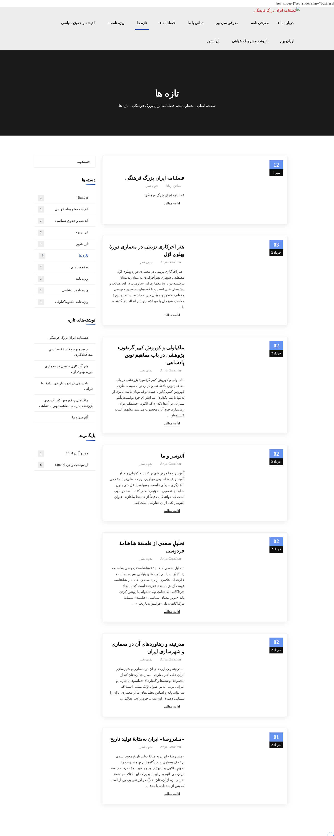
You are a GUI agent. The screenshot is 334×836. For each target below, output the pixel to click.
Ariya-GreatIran (170, 262)
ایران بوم (64, 232)
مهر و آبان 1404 (64, 453)
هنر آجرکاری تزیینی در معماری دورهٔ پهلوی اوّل (146, 250)
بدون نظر (152, 186)
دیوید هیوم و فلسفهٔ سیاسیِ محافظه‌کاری (71, 351)
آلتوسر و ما (172, 456)
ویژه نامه (64, 278)
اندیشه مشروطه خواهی (64, 209)
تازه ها (65, 255)
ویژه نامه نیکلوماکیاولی (64, 302)
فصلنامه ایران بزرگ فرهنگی (154, 178)
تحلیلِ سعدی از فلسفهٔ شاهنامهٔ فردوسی (151, 547)
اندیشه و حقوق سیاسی (64, 221)
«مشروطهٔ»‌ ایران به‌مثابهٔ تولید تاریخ (147, 739)
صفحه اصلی (206, 106)
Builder (64, 197)
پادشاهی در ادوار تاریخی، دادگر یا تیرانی (67, 386)
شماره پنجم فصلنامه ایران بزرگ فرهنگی (162, 106)
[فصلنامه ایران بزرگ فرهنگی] (277, 10)
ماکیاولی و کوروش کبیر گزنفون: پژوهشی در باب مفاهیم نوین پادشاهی (151, 355)
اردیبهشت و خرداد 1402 (64, 465)
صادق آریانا (173, 186)
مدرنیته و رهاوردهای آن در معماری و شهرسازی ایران (148, 647)
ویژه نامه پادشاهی (64, 290)
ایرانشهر (64, 244)
